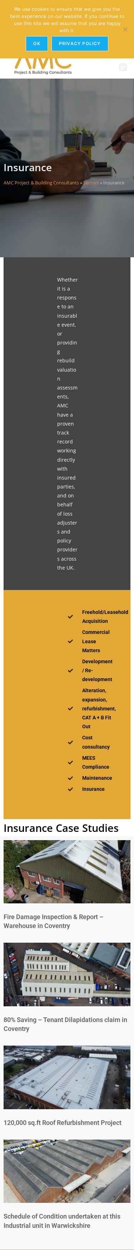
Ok (36, 43)
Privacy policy (80, 43)
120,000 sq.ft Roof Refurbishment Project (62, 1122)
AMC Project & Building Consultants (41, 182)
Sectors (91, 182)
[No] (125, 29)
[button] (123, 67)
